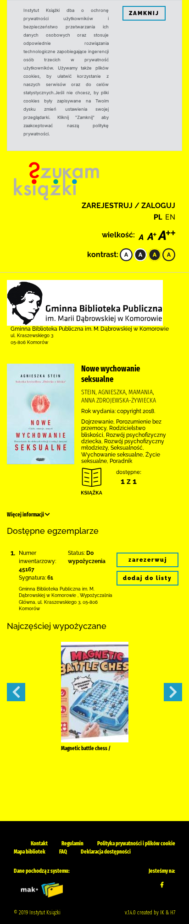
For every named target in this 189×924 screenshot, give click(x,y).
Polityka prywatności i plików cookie (136, 843)
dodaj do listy (147, 578)
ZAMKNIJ (144, 13)
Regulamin (72, 843)
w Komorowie (61, 595)
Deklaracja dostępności (106, 852)
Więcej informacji (26, 514)
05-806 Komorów (29, 342)
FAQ (63, 852)
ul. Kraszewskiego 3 (32, 335)
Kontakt (39, 843)
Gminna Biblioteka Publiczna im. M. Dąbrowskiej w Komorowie (90, 329)
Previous (16, 692)
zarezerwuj (147, 560)
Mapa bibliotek (29, 852)
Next (173, 692)
